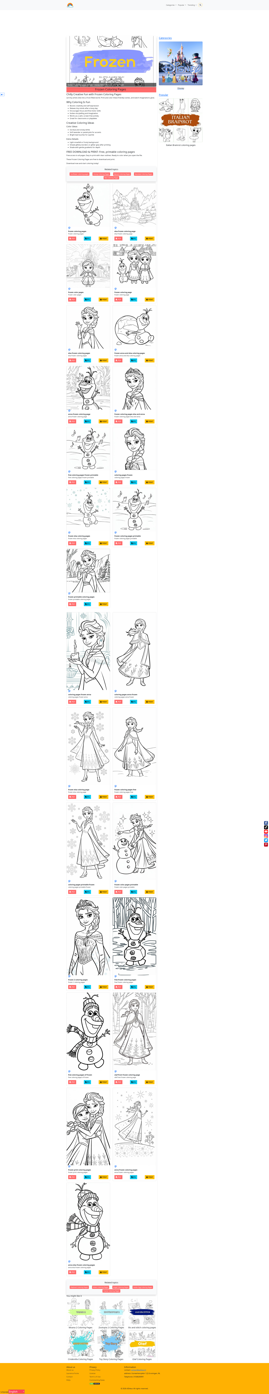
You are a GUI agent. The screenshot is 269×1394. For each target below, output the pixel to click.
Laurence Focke (72, 1373)
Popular (163, 94)
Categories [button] (170, 5)
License (92, 1373)
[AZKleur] (70, 5)
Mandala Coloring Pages (143, 174)
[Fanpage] (266, 823)
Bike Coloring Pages (181, 145)
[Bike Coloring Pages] (181, 120)
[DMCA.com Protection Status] (95, 1383)
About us (70, 1370)
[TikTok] (266, 827)
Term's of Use (95, 1377)
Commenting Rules (97, 1380)
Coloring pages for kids (83, 85)
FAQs (68, 1380)
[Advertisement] (134, 22)
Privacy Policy (95, 1370)
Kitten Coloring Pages (100, 1287)
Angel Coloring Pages (120, 1287)
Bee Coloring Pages (111, 178)
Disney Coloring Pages (101, 174)
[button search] (200, 5)
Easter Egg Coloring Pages (142, 1287)
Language (4, 1392)
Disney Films (99, 85)
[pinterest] (69, 228)
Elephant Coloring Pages (79, 1287)
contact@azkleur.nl (138, 1370)
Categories (165, 38)
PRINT (104, 238)
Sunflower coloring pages (79, 174)
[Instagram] (266, 836)
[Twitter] (266, 840)
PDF (73, 238)
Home (70, 85)
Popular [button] (181, 5)
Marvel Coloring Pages (122, 174)
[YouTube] (266, 832)
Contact (69, 1377)
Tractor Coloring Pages (111, 1291)
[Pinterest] (266, 845)
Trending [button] (191, 5)
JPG (88, 238)
